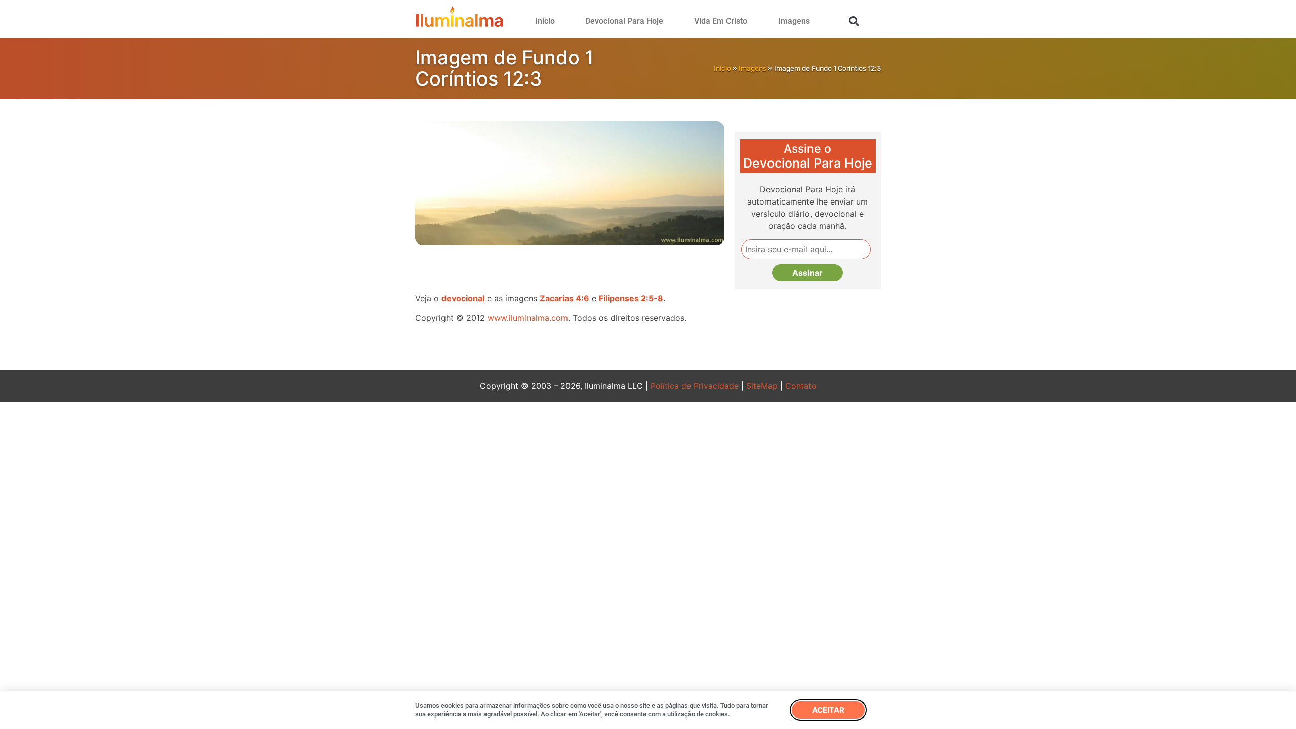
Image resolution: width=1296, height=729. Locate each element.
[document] (648, 364)
